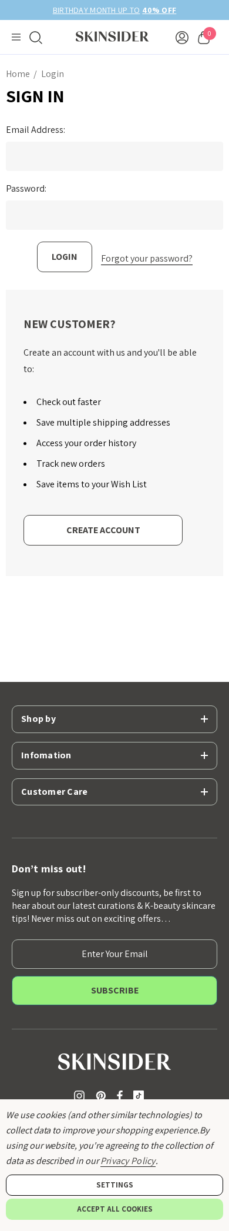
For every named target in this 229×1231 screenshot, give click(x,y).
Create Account (103, 530)
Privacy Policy (128, 1161)
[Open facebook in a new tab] (119, 1096)
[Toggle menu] (16, 37)
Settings (114, 1185)
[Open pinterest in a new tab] (103, 1096)
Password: (26, 189)
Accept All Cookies (115, 1209)
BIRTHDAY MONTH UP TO (104, 10)
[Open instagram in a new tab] (81, 1096)
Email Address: (35, 130)
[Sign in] (182, 37)
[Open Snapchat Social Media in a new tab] (141, 1096)
